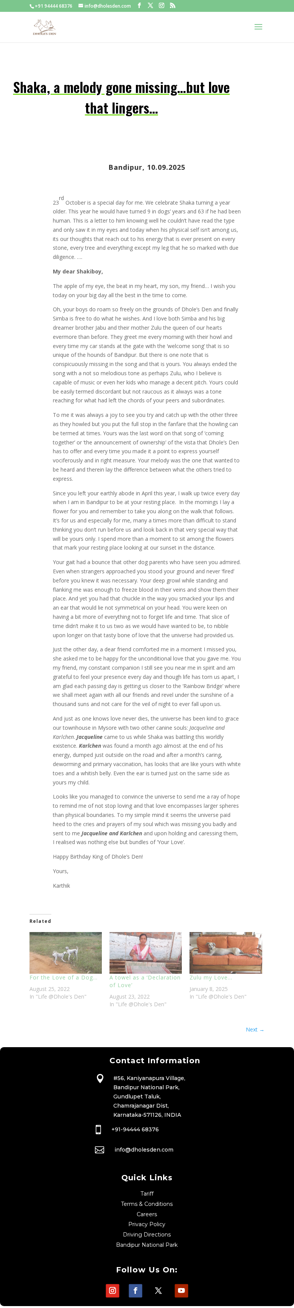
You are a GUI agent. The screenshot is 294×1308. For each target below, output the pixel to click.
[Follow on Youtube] (181, 1290)
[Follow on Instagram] (112, 1290)
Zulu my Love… (210, 977)
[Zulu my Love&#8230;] (225, 952)
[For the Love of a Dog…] (65, 952)
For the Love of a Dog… (63, 977)
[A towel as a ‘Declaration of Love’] (145, 952)
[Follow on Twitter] (158, 1290)
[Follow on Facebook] (135, 1290)
